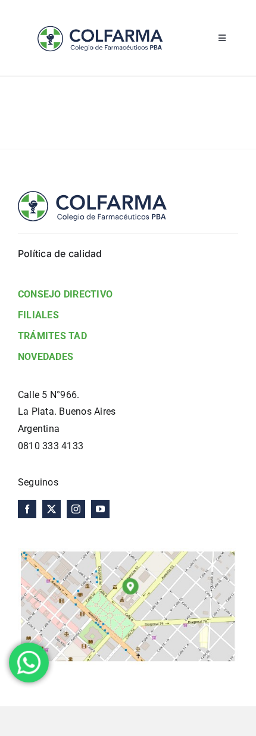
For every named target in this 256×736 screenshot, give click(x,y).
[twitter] (51, 509)
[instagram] (76, 509)
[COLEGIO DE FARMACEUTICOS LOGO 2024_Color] (99, 16)
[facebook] (27, 509)
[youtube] (100, 509)
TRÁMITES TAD (52, 336)
